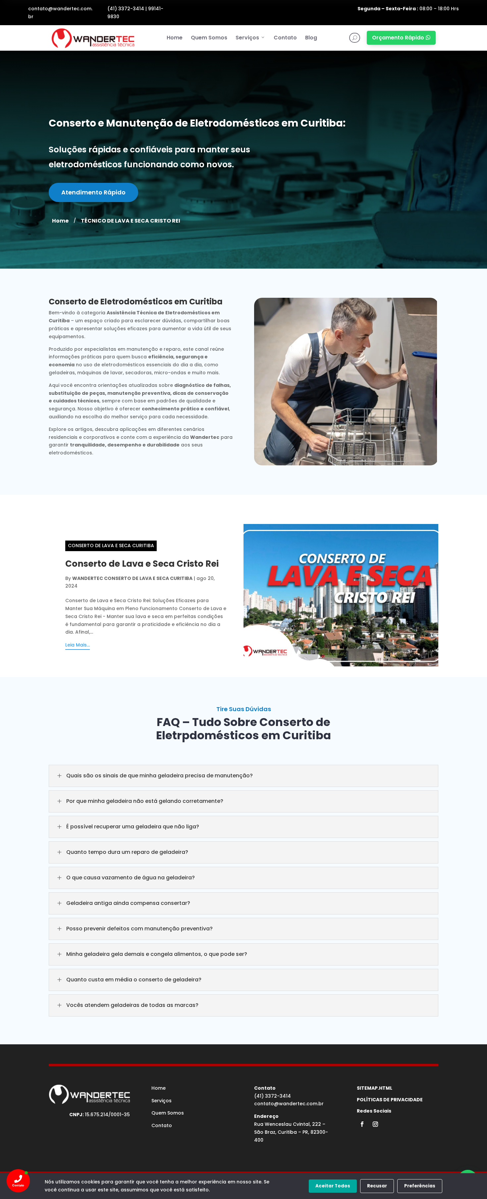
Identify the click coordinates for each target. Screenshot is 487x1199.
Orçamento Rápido (401, 37)
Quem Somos (209, 37)
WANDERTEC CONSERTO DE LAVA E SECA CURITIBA (132, 578)
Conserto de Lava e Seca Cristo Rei (142, 564)
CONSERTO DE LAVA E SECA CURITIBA (111, 545)
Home (175, 37)
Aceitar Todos (332, 1186)
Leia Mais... (77, 645)
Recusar (377, 1186)
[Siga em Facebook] (362, 1124)
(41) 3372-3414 (125, 8)
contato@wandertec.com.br (289, 1103)
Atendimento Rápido (93, 192)
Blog (311, 37)
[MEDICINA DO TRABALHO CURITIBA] (92, 38)
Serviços (247, 37)
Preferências (419, 1186)
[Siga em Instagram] (375, 1124)
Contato (285, 37)
